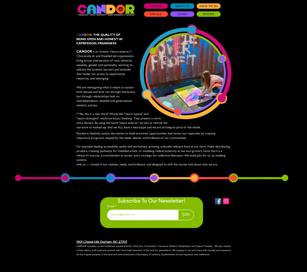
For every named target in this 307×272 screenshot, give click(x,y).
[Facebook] (218, 201)
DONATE (208, 14)
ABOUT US (182, 6)
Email (111, 206)
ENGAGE (156, 14)
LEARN (182, 14)
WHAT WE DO (208, 6)
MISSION (156, 6)
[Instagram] (226, 201)
